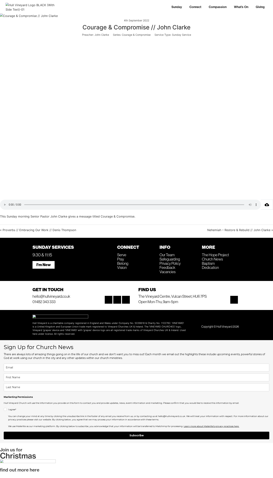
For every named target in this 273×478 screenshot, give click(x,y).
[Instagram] (109, 300)
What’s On (241, 7)
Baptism (208, 263)
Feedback (167, 267)
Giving (260, 7)
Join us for (11, 450)
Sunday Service (181, 34)
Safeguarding (170, 259)
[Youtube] (126, 300)
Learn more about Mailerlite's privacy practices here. (211, 426)
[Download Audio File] (267, 205)
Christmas (18, 455)
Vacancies (168, 271)
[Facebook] (117, 300)
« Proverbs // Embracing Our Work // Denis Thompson (38, 230)
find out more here (19, 470)
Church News (212, 259)
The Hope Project (215, 254)
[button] (178, 7)
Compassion (218, 7)
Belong (122, 263)
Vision (122, 267)
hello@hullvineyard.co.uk (51, 296)
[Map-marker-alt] (234, 300)
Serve (121, 254)
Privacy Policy (170, 263)
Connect (195, 7)
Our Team (167, 254)
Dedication (210, 267)
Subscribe (136, 435)
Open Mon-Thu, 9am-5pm (158, 301)
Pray (120, 259)
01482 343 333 (44, 301)
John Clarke (102, 34)
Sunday (176, 7)
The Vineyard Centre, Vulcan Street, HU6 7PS (172, 296)
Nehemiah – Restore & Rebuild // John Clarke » (240, 230)
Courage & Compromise (136, 34)
